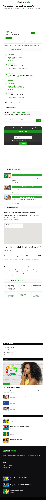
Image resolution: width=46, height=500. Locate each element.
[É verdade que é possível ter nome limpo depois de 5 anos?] (7, 197)
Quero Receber (23, 143)
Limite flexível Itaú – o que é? (16, 439)
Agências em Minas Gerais (8, 354)
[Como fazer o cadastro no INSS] (6, 434)
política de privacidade (30, 140)
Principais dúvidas (25, 45)
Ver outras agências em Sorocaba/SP (11, 219)
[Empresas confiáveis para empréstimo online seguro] (7, 175)
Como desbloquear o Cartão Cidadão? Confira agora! (21, 420)
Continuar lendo (15, 182)
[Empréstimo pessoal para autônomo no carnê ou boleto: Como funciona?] (6, 403)
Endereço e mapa (8, 45)
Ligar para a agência (8, 252)
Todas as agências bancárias (8, 347)
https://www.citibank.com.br (30, 41)
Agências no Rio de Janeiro (8, 352)
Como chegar (8, 37)
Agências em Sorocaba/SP (35, 45)
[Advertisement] (23, 19)
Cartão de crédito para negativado (26, 186)
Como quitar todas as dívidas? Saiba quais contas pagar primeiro (23, 395)
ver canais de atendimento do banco (21, 252)
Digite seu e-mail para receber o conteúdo (23, 135)
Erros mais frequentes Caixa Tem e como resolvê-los (20, 426)
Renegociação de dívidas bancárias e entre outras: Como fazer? (23, 408)
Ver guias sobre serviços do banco (11, 275)
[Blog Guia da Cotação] (23, 2)
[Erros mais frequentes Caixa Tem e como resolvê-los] (6, 427)
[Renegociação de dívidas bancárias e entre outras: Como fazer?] (6, 409)
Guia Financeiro (6, 384)
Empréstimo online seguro (27, 174)
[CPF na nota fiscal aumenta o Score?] (23, 373)
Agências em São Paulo (7, 349)
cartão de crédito (22, 10)
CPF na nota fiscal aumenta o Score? (12, 387)
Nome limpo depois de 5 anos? (26, 197)
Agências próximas (16, 45)
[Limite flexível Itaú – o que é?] (6, 440)
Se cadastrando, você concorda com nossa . (23, 140)
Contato (4, 469)
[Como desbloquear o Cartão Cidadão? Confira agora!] (6, 421)
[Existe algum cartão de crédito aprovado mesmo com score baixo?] (7, 187)
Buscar (38, 120)
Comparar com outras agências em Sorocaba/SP (14, 262)
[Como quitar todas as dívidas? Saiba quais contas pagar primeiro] (6, 397)
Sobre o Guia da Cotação (7, 465)
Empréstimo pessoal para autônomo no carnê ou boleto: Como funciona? (25, 401)
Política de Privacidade (7, 467)
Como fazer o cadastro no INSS (16, 432)
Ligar (33, 32)
